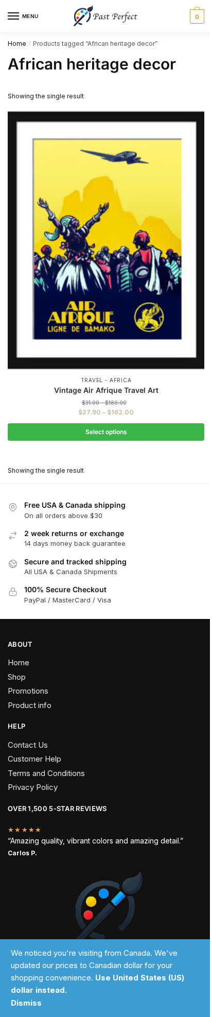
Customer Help (34, 759)
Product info (29, 705)
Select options (106, 432)
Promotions (28, 691)
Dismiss (26, 1003)
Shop (17, 677)
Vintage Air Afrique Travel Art (106, 390)
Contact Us (28, 745)
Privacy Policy (33, 787)
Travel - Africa (106, 380)
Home (17, 43)
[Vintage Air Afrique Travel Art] (106, 240)
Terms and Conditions (46, 773)
